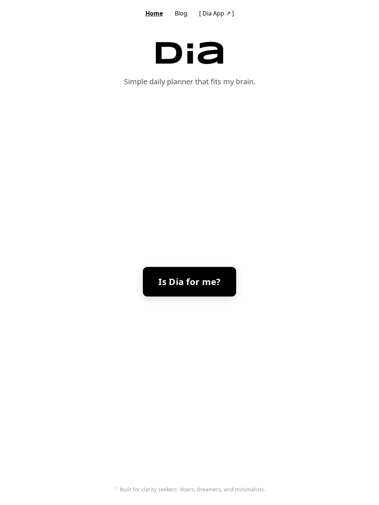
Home (154, 13)
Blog (181, 13)
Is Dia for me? (189, 281)
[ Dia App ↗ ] (216, 13)
